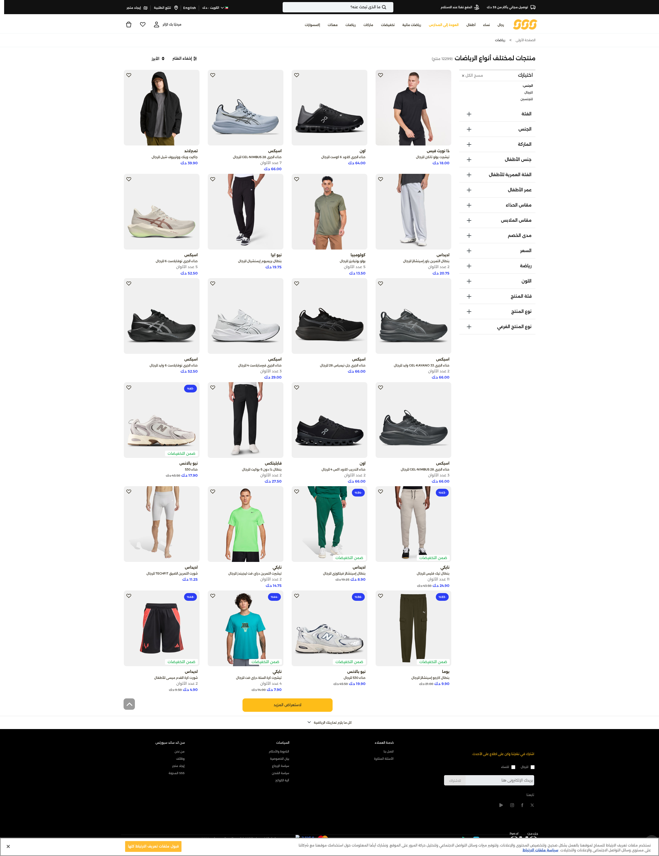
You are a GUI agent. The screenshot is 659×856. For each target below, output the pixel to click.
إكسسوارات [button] (312, 25)
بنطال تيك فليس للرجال (433, 573)
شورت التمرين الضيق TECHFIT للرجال (172, 573)
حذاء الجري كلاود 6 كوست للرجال (343, 157)
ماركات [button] (368, 25)
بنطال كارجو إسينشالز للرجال (430, 678)
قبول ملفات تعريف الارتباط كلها (153, 846)
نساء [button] (486, 25)
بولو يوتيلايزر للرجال (353, 261)
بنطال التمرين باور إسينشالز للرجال (426, 261)
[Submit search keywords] (388, 7)
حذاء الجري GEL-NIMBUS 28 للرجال (257, 157)
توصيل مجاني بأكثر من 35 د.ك (508, 7)
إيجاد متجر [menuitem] (178, 766)
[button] (184, 58)
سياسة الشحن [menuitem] (280, 773)
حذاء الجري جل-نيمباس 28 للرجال (343, 365)
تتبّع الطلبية (163, 8)
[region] (329, 847)
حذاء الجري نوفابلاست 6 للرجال (177, 261)
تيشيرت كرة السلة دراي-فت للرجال (259, 678)
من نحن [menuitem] (180, 751)
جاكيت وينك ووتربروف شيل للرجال (175, 157)
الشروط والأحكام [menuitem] (279, 751)
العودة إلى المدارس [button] (444, 25)
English (189, 8)
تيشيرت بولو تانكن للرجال (432, 157)
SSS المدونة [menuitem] (177, 773)
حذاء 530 (191, 469)
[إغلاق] (8, 846)
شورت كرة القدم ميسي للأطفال (176, 678)
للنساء (505, 767)
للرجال (524, 767)
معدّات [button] (333, 25)
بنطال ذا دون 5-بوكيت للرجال (262, 469)
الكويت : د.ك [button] (211, 8)
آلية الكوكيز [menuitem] (282, 780)
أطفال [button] (470, 25)
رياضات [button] (350, 25)
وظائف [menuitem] (180, 758)
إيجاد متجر (134, 8)
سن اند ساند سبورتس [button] (170, 742)
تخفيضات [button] (388, 25)
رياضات (500, 40)
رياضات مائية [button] (411, 25)
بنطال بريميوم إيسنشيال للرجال (260, 261)
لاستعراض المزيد (287, 705)
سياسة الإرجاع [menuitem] (280, 766)
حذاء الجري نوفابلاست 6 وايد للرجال (174, 365)
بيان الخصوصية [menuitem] (279, 758)
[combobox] (338, 7)
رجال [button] (501, 25)
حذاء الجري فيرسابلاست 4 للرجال (260, 365)
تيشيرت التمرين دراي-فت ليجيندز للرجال (255, 573)
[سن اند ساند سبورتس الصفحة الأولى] (525, 24)
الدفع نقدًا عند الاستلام (456, 7)
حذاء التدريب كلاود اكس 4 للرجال (344, 469)
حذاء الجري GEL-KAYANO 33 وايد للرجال (421, 365)
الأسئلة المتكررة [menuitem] (384, 758)
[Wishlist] (142, 24)
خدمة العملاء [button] (384, 742)
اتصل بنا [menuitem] (389, 751)
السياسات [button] (282, 742)
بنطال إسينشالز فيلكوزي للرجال (344, 573)
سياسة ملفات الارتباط (540, 850)
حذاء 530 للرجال (355, 678)
